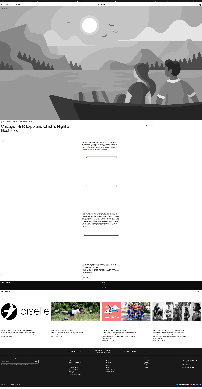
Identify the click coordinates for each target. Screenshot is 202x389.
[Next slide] (195, 292)
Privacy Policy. (28, 364)
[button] (192, 4)
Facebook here (88, 272)
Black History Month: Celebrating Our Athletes (168, 330)
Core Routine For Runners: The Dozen (64, 330)
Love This (85, 277)
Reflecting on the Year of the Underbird (115, 330)
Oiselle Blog (8, 121)
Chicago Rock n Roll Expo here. (106, 269)
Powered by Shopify (15, 384)
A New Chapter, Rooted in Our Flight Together (16, 330)
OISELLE (7, 384)
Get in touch (185, 364)
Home (2, 121)
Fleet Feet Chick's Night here (103, 270)
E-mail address (5, 361)
